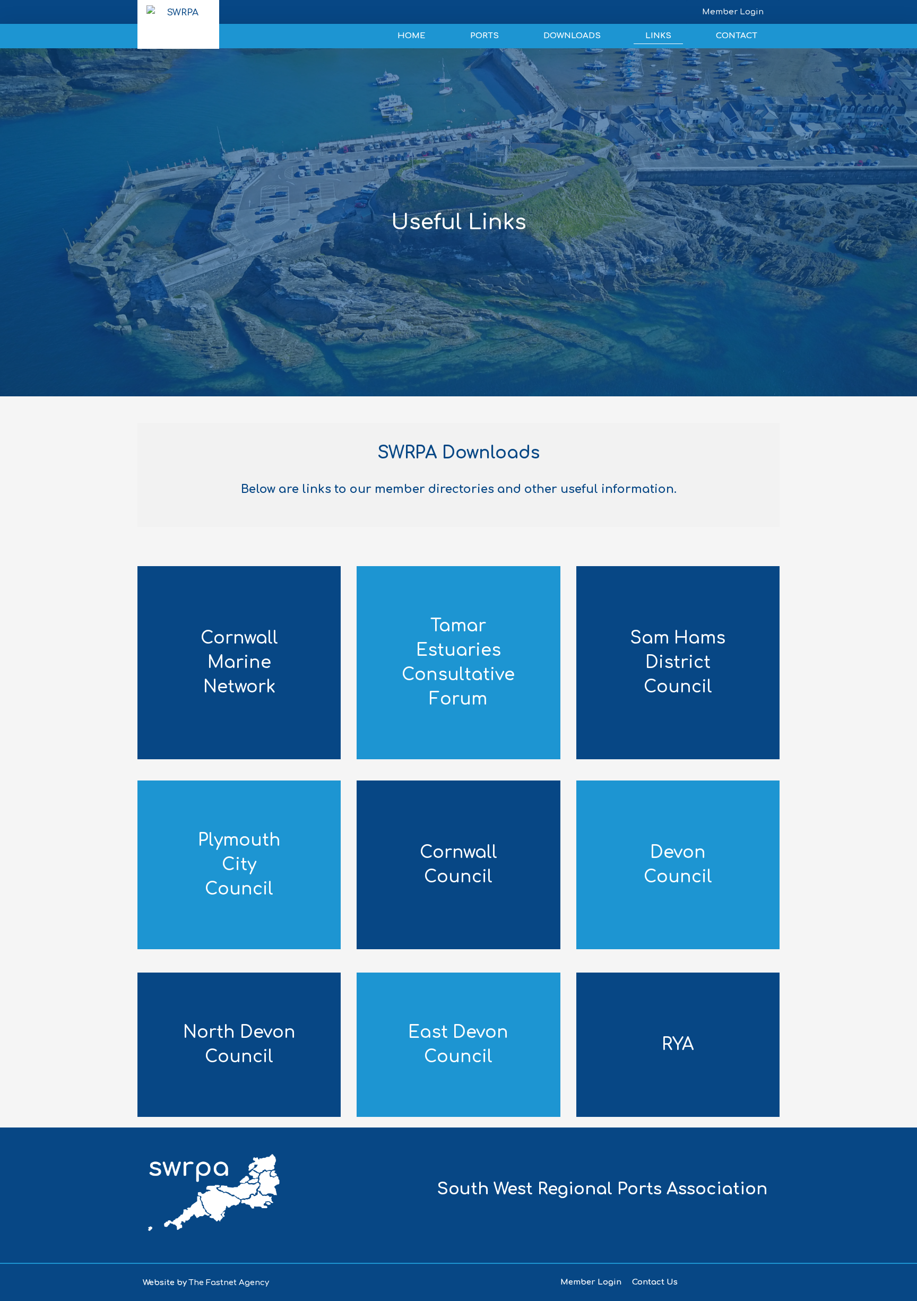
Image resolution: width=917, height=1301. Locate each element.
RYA (678, 1044)
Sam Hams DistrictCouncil (677, 662)
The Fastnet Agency (229, 1282)
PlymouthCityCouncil (239, 864)
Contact (736, 35)
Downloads (572, 35)
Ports (484, 35)
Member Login (590, 1282)
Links (658, 35)
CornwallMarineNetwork (239, 662)
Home (411, 35)
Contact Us (655, 1282)
